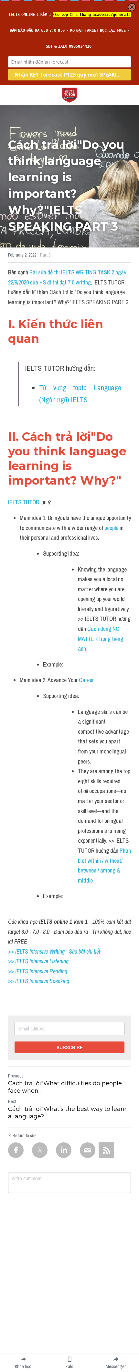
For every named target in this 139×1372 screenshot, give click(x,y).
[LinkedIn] (63, 1150)
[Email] (87, 1150)
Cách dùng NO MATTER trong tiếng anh (101, 639)
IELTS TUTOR (23, 502)
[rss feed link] (106, 1150)
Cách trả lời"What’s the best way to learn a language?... (67, 1112)
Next (12, 1101)
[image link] (69, 94)
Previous (16, 1076)
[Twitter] (40, 1150)
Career (87, 680)
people (112, 528)
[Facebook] (16, 1150)
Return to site (25, 1135)
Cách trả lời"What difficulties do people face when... (65, 1087)
